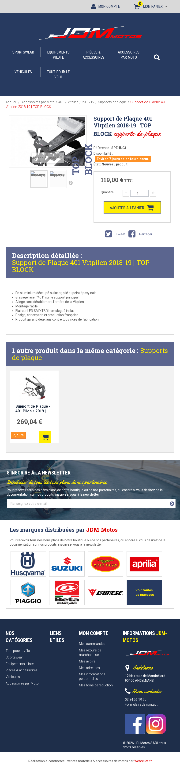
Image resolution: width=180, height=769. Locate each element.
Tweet (120, 234)
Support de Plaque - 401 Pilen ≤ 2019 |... (32, 408)
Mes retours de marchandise (90, 652)
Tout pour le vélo (58, 74)
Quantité (107, 192)
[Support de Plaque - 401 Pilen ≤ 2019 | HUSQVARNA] (34, 388)
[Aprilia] (144, 564)
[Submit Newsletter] (172, 504)
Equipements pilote (58, 55)
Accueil (11, 102)
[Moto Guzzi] (105, 564)
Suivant (70, 182)
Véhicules (23, 72)
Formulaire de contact (141, 704)
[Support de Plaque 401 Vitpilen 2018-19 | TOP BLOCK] (38, 179)
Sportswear (23, 52)
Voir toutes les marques (144, 592)
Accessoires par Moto (128, 55)
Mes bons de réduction (96, 685)
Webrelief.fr (143, 761)
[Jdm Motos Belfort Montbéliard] (90, 33)
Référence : (102, 148)
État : (97, 164)
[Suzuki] (66, 564)
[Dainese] (105, 592)
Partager (145, 234)
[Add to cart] (45, 437)
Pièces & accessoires (93, 55)
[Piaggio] (28, 592)
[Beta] (66, 592)
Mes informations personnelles (92, 676)
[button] (156, 55)
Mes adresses (89, 668)
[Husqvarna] (28, 564)
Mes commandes (92, 644)
